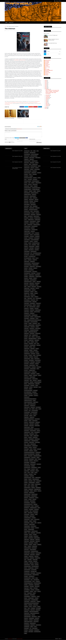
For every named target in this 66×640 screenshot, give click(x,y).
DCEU (25, 259)
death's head (26, 261)
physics (25, 484)
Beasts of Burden (33, 196)
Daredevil (37, 246)
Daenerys (26, 246)
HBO (30, 335)
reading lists (31, 489)
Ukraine (25, 598)
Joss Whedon (33, 373)
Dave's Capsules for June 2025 (17, 150)
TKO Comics (37, 586)
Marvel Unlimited (33, 430)
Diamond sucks (35, 264)
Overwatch (30, 474)
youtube (25, 631)
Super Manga (26, 554)
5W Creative (26, 152)
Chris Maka (47, 61)
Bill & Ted (36, 199)
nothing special (33, 467)
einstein (34, 281)
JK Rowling (26, 365)
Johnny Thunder (32, 368)
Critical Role (26, 241)
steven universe (27, 551)
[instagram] (59, 638)
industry (37, 348)
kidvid (37, 385)
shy (29, 532)
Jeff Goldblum (31, 360)
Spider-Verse (26, 541)
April (47, 102)
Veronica (34, 606)
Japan (32, 358)
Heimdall (25, 336)
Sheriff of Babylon (27, 531)
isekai (34, 355)
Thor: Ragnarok (36, 579)
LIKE (59, 51)
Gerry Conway (26, 316)
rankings (33, 487)
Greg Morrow (47, 64)
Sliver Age (30, 536)
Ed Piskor (35, 278)
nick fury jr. (36, 460)
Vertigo (39, 606)
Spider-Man (32, 539)
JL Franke (46, 65)
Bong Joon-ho (26, 211)
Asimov (25, 184)
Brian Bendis (33, 214)
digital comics (32, 266)
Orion (29, 472)
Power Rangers (37, 484)
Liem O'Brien (38, 407)
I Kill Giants (38, 345)
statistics (29, 546)
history (28, 341)
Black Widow (26, 206)
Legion (34, 400)
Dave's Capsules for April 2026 (55, 167)
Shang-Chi (26, 524)
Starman (34, 544)
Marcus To (26, 422)
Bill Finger (31, 201)
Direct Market (38, 266)
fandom (32, 291)
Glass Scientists (26, 321)
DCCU (37, 258)
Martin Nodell (37, 425)
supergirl (25, 556)
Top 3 (35, 591)
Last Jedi (25, 395)
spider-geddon (36, 537)
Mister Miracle (31, 442)
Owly (35, 474)
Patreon (30, 479)
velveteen (26, 606)
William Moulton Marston (28, 621)
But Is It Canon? (46, 33)
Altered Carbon (26, 167)
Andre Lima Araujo (27, 172)
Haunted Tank (38, 333)
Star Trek (36, 542)
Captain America (30, 219)
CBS (25, 224)
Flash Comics (30, 298)
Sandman (32, 514)
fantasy (32, 293)
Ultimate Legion (31, 598)
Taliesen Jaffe (35, 559)
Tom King (32, 589)
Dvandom (46, 63)
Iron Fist (37, 353)
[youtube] (57, 1)
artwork (25, 182)
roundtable (31, 509)
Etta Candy (39, 286)
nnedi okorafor (32, 464)
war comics (33, 609)
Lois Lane (25, 410)
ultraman (36, 598)
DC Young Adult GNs (27, 258)
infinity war (26, 350)
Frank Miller (34, 301)
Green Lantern (37, 328)
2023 (46, 83)
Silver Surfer (38, 532)
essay (25, 286)
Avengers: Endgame (27, 189)
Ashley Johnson (38, 182)
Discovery (30, 268)
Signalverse (33, 532)
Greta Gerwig (26, 330)
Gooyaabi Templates (19, 638)
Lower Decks (26, 413)
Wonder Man (26, 623)
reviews (25, 499)
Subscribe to (7, 142)
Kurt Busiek (35, 390)
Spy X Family (32, 541)
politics (33, 484)
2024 (46, 82)
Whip (39, 616)
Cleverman (32, 231)
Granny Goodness (31, 325)
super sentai (32, 554)
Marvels (38, 430)
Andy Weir (39, 172)
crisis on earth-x (27, 239)
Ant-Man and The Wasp (28, 177)
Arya (29, 182)
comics (31, 234)
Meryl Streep (35, 437)
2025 (46, 81)
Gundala (25, 331)
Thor (31, 579)
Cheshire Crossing (27, 226)
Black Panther (33, 204)
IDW (34, 346)
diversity (25, 269)
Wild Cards (37, 618)
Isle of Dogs (38, 355)
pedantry (25, 482)
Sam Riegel (35, 512)
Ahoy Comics (26, 162)
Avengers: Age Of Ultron (36, 187)
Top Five (39, 591)
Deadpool (29, 259)
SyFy (25, 559)
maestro (31, 415)
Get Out (32, 316)
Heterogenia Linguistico (32, 338)
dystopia (30, 278)
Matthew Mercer (27, 432)
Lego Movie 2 (26, 405)
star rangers (31, 542)
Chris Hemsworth (34, 226)
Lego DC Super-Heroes (31, 403)
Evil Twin (37, 288)
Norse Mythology (27, 465)
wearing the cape (27, 614)
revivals (30, 499)
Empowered (37, 283)
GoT (38, 323)
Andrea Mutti (34, 172)
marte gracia (31, 425)
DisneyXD (35, 268)
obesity (28, 469)
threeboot (37, 581)
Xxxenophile (26, 628)
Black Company (32, 202)
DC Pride (25, 256)
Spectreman (31, 537)
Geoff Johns (32, 313)
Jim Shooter (32, 363)
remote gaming (34, 494)
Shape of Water (31, 524)
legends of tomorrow (28, 400)
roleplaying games (33, 507)
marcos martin (35, 420)
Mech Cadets (26, 435)
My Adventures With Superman (29, 452)
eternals (29, 286)
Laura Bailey (31, 395)
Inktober (31, 350)
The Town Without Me (27, 574)
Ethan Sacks (34, 286)
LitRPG (33, 408)
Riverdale (35, 504)
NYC (25, 469)
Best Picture (26, 197)
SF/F (35, 522)
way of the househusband (34, 611)
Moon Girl (34, 447)
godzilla (30, 323)
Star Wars (25, 544)
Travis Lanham (32, 594)
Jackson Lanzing (27, 358)
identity (30, 346)
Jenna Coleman (37, 360)
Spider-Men (37, 539)
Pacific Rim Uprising (27, 477)
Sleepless (26, 536)
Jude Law (25, 375)
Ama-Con (32, 167)
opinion (37, 470)
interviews (35, 350)
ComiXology (26, 236)
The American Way (27, 566)
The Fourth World (27, 569)
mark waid (26, 425)
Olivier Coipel (26, 470)
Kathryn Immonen (31, 383)
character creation (37, 224)
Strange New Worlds (34, 551)
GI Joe (37, 318)
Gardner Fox (26, 308)
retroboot (26, 497)
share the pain (33, 526)
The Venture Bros (35, 574)
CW (29, 244)
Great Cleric (26, 328)
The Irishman (19, 118)
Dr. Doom (38, 273)
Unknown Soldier (27, 599)
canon (25, 219)
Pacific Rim (31, 475)
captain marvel (37, 219)
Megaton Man (36, 435)
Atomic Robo (35, 184)
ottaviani (25, 474)
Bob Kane (26, 209)
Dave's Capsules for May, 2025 (17, 156)
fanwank (36, 293)
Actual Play (26, 157)
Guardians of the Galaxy (34, 330)
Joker (38, 368)
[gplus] (60, 1)
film (7, 26)
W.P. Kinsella (38, 608)
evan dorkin (32, 288)
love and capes (27, 412)
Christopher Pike (34, 229)
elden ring (38, 281)
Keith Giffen (37, 383)
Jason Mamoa (37, 358)
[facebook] (54, 1)
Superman (36, 556)
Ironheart (30, 355)
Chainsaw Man (29, 224)
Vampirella (30, 604)
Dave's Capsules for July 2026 (55, 150)
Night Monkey (26, 464)
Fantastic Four (26, 293)
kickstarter (32, 385)
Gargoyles (31, 308)
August (47, 98)
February (47, 104)
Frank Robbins (32, 303)
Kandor (25, 383)
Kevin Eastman (26, 385)
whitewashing (31, 618)
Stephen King (34, 546)
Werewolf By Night (27, 616)
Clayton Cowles (26, 231)
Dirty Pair (25, 268)
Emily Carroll (32, 283)
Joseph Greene (26, 373)
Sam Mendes (30, 512)
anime (30, 174)
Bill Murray (36, 201)
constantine (37, 236)
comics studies (36, 234)
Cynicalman (34, 244)
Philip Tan (37, 482)
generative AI (26, 313)
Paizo (33, 477)
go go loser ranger (34, 321)
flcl (33, 298)
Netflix (38, 457)
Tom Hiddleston (26, 589)
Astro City (29, 184)
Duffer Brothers (31, 276)
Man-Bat (25, 420)
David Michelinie (33, 251)
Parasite (25, 479)
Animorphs (34, 174)
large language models (28, 393)
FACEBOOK (48, 51)
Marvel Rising (26, 430)
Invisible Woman (27, 353)
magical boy (26, 417)
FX (24, 306)
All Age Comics (35, 164)
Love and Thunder (34, 412)
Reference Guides (27, 494)
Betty (31, 197)
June (47, 99)
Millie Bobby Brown (35, 440)
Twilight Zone (33, 596)
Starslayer (39, 544)
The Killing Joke (26, 571)
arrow (25, 179)
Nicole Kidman (33, 462)
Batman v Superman (34, 192)
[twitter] (57, 638)
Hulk (35, 343)
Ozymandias (26, 475)
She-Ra (25, 529)
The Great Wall (34, 569)
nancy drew (30, 455)
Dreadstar (26, 276)
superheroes (31, 556)
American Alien (37, 169)
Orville (32, 472)
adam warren (38, 157)
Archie (39, 177)
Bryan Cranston (36, 216)
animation (26, 174)
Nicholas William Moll (49, 70)
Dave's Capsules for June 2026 (55, 156)
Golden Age (35, 323)
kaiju (31, 380)
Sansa (36, 514)
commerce (32, 236)
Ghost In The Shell (37, 316)
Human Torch (26, 345)
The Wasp (26, 576)
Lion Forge (26, 408)
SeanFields (47, 71)
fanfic (36, 291)
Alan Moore (32, 162)
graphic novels (26, 326)
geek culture (26, 311)
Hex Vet (39, 338)
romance (26, 509)
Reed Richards (31, 492)
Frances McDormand (27, 301)
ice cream (26, 346)
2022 (46, 84)
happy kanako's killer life (33, 331)
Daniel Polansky (31, 246)
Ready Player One (37, 489)
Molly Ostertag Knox (27, 445)
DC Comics (32, 254)
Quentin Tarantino (27, 487)
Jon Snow (26, 370)
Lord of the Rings (34, 410)
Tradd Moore (29, 593)
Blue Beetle (35, 206)
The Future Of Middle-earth (52, 35)
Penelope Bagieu (32, 482)
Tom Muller (37, 589)
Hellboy (33, 336)
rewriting (34, 499)
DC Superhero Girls (32, 256)
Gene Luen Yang (36, 311)
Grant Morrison (38, 325)
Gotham (25, 325)
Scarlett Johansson (27, 517)
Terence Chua (47, 72)
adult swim (31, 159)
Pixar (29, 484)
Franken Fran (38, 303)
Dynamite (26, 278)
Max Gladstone (37, 432)
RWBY (25, 512)
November (48, 95)
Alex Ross (25, 164)
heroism (25, 338)
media (31, 435)
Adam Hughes (32, 157)
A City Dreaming (27, 154)
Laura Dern (36, 395)
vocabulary (33, 608)
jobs (37, 365)
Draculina (25, 274)
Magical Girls (32, 417)
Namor (25, 455)
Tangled (25, 561)
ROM (39, 507)
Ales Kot (36, 162)
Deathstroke (32, 261)
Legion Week (35, 402)
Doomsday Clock (27, 273)
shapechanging (27, 526)
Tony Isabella (26, 591)
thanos (32, 564)
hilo (25, 341)
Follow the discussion (41, 126)
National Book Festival (37, 455)
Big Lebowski (31, 199)
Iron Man (25, 355)
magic (35, 415)
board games (32, 207)
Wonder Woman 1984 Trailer (51, 92)
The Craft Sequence (35, 566)
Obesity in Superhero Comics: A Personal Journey (53, 40)
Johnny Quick (26, 368)
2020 (46, 87)
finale (32, 296)
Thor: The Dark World (27, 581)
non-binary (38, 464)
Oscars (36, 472)
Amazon (37, 167)
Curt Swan (26, 244)
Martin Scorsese (11, 26)
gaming (38, 306)
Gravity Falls (32, 326)
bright (25, 216)
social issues (36, 536)
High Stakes (37, 340)
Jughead (30, 375)
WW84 (31, 626)
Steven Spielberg (33, 549)
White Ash (26, 618)
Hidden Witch (31, 340)
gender (31, 311)
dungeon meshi (38, 276)
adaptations (26, 159)
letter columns (26, 407)
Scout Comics (36, 519)
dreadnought (37, 274)
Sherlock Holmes (34, 531)
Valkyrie (25, 604)
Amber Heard (26, 169)
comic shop (26, 234)
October (47, 96)
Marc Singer (47, 69)
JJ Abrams (36, 363)
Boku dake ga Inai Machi (33, 209)
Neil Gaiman (33, 457)
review (37, 497)
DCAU (33, 258)
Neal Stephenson (27, 457)
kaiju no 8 (34, 380)
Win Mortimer (36, 621)
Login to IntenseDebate (16, 137)
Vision (25, 608)
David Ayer (36, 249)
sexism (32, 522)
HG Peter (25, 340)
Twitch (38, 596)
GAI (27, 306)
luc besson (35, 413)
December (48, 89)
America (31, 169)
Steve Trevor (26, 549)
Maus (32, 432)
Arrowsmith (30, 179)
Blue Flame (26, 207)
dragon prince (31, 274)
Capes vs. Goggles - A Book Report (52, 91)
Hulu (38, 343)
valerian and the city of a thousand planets (31, 603)
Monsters (25, 447)
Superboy (37, 554)
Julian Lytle (35, 375)
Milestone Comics (27, 440)
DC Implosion (38, 254)
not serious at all (27, 467)
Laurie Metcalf (26, 397)
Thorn (33, 581)
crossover (35, 241)
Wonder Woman (32, 623)
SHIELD (25, 532)
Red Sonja (26, 492)
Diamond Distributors (27, 264)
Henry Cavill (38, 336)
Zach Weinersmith (37, 631)
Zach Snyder (31, 631)
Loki (29, 410)
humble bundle (32, 345)
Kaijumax (39, 380)
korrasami (26, 388)
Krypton (30, 388)
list (29, 408)
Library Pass (33, 407)
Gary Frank (36, 308)
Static (25, 546)
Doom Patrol (35, 271)
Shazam (32, 527)
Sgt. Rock (39, 522)
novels (39, 467)
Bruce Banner (30, 216)
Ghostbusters (32, 318)
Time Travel (32, 586)
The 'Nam (36, 564)
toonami (31, 591)
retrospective (31, 497)
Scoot (32, 519)
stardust (30, 544)
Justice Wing (26, 380)
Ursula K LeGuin (33, 601)
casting (38, 221)
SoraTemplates (10, 638)
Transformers (26, 594)
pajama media (38, 477)
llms (36, 408)
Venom (30, 606)
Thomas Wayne (26, 579)
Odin (37, 469)
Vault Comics (35, 604)
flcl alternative (38, 298)
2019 (46, 88)
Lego (25, 403)
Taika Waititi (29, 559)
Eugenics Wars (26, 288)
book (31, 211)
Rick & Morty (33, 502)
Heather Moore (34, 335)
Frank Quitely (26, 303)
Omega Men (32, 470)
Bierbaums (35, 197)
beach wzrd (26, 196)
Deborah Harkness (27, 263)
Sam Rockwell (26, 514)
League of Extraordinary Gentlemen (30, 398)
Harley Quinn (26, 333)
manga (30, 420)
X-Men (35, 626)
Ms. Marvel (26, 450)
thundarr (25, 584)
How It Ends (31, 343)
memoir (25, 437)
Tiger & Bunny (37, 584)
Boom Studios (36, 211)
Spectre (25, 537)
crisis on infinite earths (34, 239)
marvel (32, 427)
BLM (31, 206)
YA (30, 628)
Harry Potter (32, 333)
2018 (46, 107)
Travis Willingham (27, 596)
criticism (31, 241)
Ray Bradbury (38, 487)
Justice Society (35, 378)
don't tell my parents (27, 271)
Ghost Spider (26, 318)
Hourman (25, 343)
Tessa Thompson (27, 564)
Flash (25, 298)
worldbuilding (26, 626)
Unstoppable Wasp (34, 599)
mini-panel (26, 442)
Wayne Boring (26, 613)
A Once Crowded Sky (34, 154)
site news (26, 534)
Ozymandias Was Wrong (52, 43)
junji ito (39, 375)
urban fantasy (26, 601)
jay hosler (26, 360)
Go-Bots (25, 323)
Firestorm (36, 296)
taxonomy (35, 561)
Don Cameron (31, 269)
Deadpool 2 (35, 259)
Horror (36, 341)
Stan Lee (25, 542)
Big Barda (26, 199)
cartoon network (33, 221)
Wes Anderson (34, 616)
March (47, 103)
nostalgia (32, 465)
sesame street (26, 522)
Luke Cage (26, 415)
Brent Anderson (26, 214)
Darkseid (25, 249)
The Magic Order (33, 571)
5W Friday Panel (32, 152)
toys (25, 593)
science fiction (26, 519)
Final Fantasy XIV (27, 296)
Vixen (29, 608)
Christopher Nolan (27, 229)
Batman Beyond (27, 192)
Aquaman (34, 177)
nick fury (31, 460)
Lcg (45, 68)
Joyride (38, 373)
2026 (46, 80)
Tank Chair (30, 561)
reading (25, 489)
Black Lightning (26, 204)
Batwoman (34, 194)
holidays (32, 341)
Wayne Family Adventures (35, 613)
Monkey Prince (34, 445)
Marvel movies (22, 59)
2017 (46, 108)
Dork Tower (33, 273)
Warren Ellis (38, 609)
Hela (29, 336)
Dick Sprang (26, 266)
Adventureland (47, 60)
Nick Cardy (26, 460)
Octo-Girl (33, 469)
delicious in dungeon (35, 263)
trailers (34, 593)
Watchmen (26, 611)
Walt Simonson (26, 609)
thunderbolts (31, 584)
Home (6, 22)
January (47, 105)
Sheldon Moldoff (31, 529)
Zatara (25, 633)
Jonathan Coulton (32, 370)
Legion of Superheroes (28, 402)
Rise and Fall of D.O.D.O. (28, 504)
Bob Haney (37, 207)
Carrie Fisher (26, 221)
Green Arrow (32, 328)
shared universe (27, 527)
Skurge (30, 534)
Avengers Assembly (27, 187)
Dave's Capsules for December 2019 (52, 90)
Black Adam (26, 202)
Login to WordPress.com (22, 137)
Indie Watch (32, 348)
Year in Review (34, 628)
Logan (40, 408)
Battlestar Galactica (27, 194)
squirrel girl (37, 541)
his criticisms (16, 59)
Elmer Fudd (26, 283)
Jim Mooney (26, 363)
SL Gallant (34, 534)
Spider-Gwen (26, 539)
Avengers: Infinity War (35, 189)
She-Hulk (36, 527)
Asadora (33, 182)
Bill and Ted (26, 201)
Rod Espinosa (26, 507)
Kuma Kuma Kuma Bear (28, 390)
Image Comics (26, 348)
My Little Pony (38, 452)
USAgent (38, 601)
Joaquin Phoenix (32, 365)
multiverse (31, 450)
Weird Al (33, 614)
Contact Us (11, 22)
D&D (38, 244)
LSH (31, 413)
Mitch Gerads (37, 442)
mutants (35, 450)
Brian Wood (38, 214)
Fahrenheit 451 (26, 291)
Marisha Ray (37, 422)
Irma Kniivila (33, 353)
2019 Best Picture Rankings (9, 118)
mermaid (30, 437)
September (48, 97)
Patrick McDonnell (36, 479)
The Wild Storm (31, 576)
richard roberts (27, 502)
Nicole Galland (26, 462)
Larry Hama (35, 393)
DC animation (26, 254)
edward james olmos (27, 281)
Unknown (46, 73)
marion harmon (31, 422)
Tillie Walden (26, 586)
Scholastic (33, 517)
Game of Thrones (32, 306)
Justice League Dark (27, 378)
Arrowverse (35, 179)
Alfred (30, 164)
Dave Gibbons (31, 249)
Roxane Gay (36, 509)
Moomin (30, 447)
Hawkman (26, 335)
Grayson (37, 326)
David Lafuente (26, 251)
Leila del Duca (32, 405)
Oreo (25, 472)
